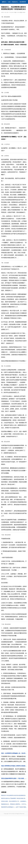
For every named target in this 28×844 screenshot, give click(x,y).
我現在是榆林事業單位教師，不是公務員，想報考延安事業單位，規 (14, 778)
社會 (9, 2)
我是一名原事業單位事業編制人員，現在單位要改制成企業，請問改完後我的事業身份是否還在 (14, 753)
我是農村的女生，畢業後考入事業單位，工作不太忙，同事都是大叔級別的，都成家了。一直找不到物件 (14, 804)
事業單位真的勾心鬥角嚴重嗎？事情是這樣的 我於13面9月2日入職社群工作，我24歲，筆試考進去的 (14, 798)
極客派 (4, 2)
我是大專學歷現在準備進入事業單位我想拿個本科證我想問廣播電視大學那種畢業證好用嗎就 (14, 766)
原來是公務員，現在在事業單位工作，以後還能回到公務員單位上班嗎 (14, 801)
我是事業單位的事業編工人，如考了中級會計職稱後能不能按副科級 (14, 807)
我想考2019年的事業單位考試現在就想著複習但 (13, 795)
